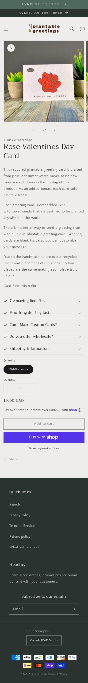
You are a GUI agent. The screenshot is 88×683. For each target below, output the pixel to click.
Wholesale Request (24, 547)
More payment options (44, 448)
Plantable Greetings (38, 674)
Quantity (9, 379)
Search (14, 504)
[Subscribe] (73, 609)
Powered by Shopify (58, 674)
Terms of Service (22, 526)
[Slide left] (34, 130)
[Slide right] (54, 130)
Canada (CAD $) (41, 640)
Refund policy (20, 537)
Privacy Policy (19, 515)
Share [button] (13, 459)
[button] (6, 29)
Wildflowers (18, 369)
